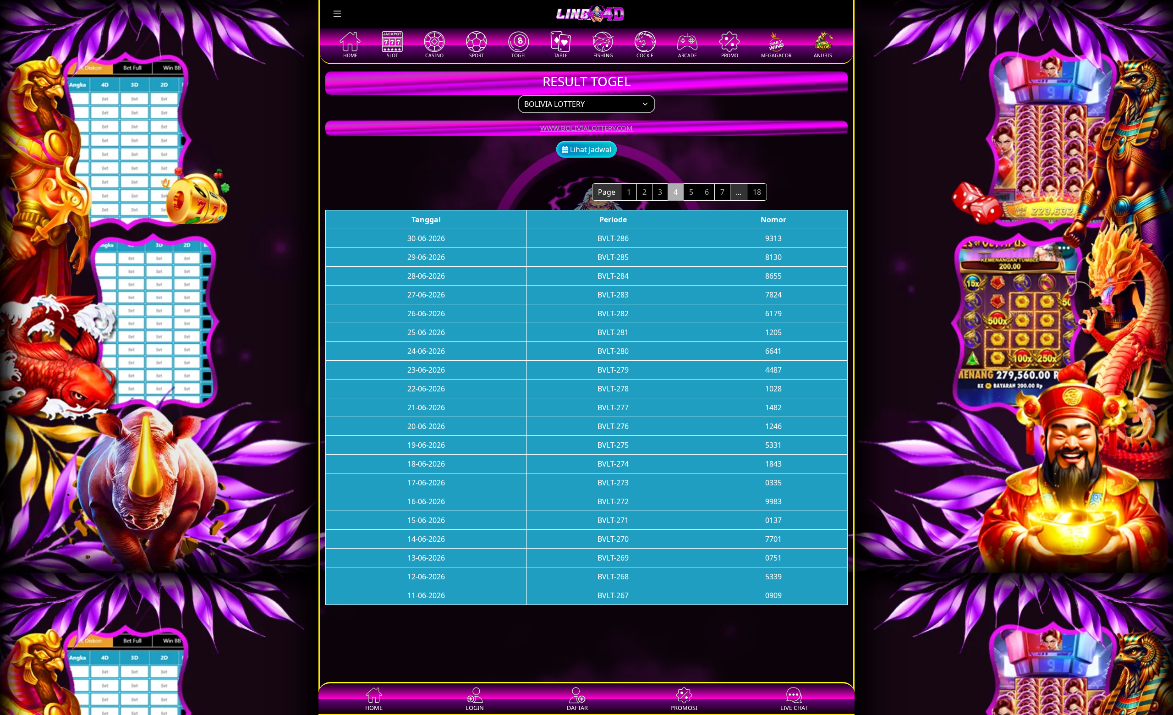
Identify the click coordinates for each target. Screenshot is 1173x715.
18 (757, 192)
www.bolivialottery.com (586, 127)
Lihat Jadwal (589, 149)
